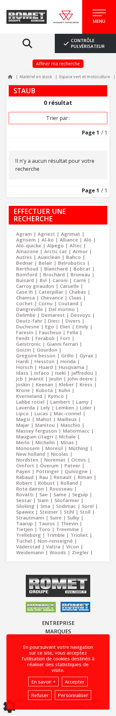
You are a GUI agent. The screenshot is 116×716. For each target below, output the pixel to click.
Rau (43, 477)
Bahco (73, 257)
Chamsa (25, 297)
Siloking (25, 506)
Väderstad (28, 546)
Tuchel (24, 541)
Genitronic (28, 344)
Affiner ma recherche (58, 63)
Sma (45, 506)
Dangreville (29, 309)
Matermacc (76, 431)
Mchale (67, 436)
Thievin (69, 523)
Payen (23, 471)
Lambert (60, 402)
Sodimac (66, 506)
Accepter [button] (75, 681)
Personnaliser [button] (73, 695)
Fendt (23, 338)
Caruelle (69, 286)
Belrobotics (71, 263)
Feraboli (44, 338)
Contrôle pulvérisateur (88, 43)
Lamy (82, 402)
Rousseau (61, 488)
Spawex (25, 512)
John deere (80, 378)
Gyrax (86, 355)
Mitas (67, 442)
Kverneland (29, 396)
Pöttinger (47, 471)
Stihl (69, 512)
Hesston (44, 361)
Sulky (73, 517)
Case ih (24, 292)
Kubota (44, 390)
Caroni (60, 280)
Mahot (44, 419)
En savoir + (43, 681)
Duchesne (27, 326)
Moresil (54, 448)
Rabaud (25, 477)
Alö (88, 240)
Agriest (46, 234)
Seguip (80, 494)
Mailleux (67, 419)
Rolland (69, 483)
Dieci (54, 321)
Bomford (26, 274)
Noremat (54, 460)
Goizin (23, 350)
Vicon (72, 546)
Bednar (24, 263)
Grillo (67, 355)
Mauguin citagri (34, 436)
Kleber (66, 384)
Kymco (56, 396)
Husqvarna (71, 367)
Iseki (60, 373)
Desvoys (81, 315)
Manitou (45, 425)
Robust (46, 483)
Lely (45, 407)
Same (59, 494)
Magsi (23, 419)
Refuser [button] (40, 695)
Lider (86, 407)
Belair (45, 263)
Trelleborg (28, 535)
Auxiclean (49, 257)
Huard (46, 367)
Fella (72, 332)
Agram (24, 234)
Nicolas (59, 454)
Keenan (44, 384)
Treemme (67, 529)
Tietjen (24, 529)
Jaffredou (82, 373)
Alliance (69, 240)
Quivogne (76, 471)
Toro (44, 529)
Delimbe (25, 315)
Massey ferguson (36, 431)
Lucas (41, 413)
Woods (58, 552)
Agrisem (26, 240)
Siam (43, 500)
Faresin (24, 332)
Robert (24, 483)
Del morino (62, 309)
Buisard (25, 280)
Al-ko (48, 240)
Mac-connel (67, 413)
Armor (80, 251)
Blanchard (56, 268)
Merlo (23, 442)
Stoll (85, 512)
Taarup (24, 523)
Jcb (19, 378)
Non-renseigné (55, 541)
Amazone (27, 251)
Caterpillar (51, 292)
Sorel (88, 506)
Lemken (65, 407)
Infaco (41, 373)
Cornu (46, 303)
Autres (24, 257)
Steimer (49, 512)
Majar (22, 425)
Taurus (47, 523)
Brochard (54, 274)
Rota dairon (30, 488)
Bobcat (82, 268)
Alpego (55, 245)
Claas (75, 297)
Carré (79, 280)
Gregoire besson (35, 355)
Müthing (78, 448)
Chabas (77, 292)
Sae (43, 494)
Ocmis (78, 460)
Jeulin (55, 378)
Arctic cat (55, 251)
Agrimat (70, 234)
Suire (56, 517)
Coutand (68, 303)
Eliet (65, 326)
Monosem (28, 448)
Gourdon (47, 350)
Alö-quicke (28, 245)
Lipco (22, 413)
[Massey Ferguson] (66, 17)
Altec (76, 245)
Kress (86, 384)
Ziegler (80, 552)
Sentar (24, 500)
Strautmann (30, 517)
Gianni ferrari (62, 344)
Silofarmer (66, 500)
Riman (85, 477)
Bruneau (80, 274)
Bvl (43, 280)
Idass (22, 373)
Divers (72, 321)
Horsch (24, 367)
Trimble (56, 535)
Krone (23, 390)
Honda (68, 361)
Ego (49, 326)
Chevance (52, 297)
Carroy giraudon (35, 286)
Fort (65, 338)
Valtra (53, 546)
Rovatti (25, 494)
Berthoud (27, 268)
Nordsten (27, 460)
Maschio (70, 425)
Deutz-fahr (29, 321)
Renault (63, 477)
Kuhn (64, 390)
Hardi (22, 361)
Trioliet (79, 535)
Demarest (53, 315)
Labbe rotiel (30, 402)
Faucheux (50, 332)
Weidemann (30, 552)
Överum (49, 465)
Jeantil (36, 378)
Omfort (25, 465)
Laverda (25, 407)
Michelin (45, 442)
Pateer (72, 465)
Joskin (23, 384)
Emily (82, 326)
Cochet (24, 303)
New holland (30, 454)
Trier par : (58, 118)
